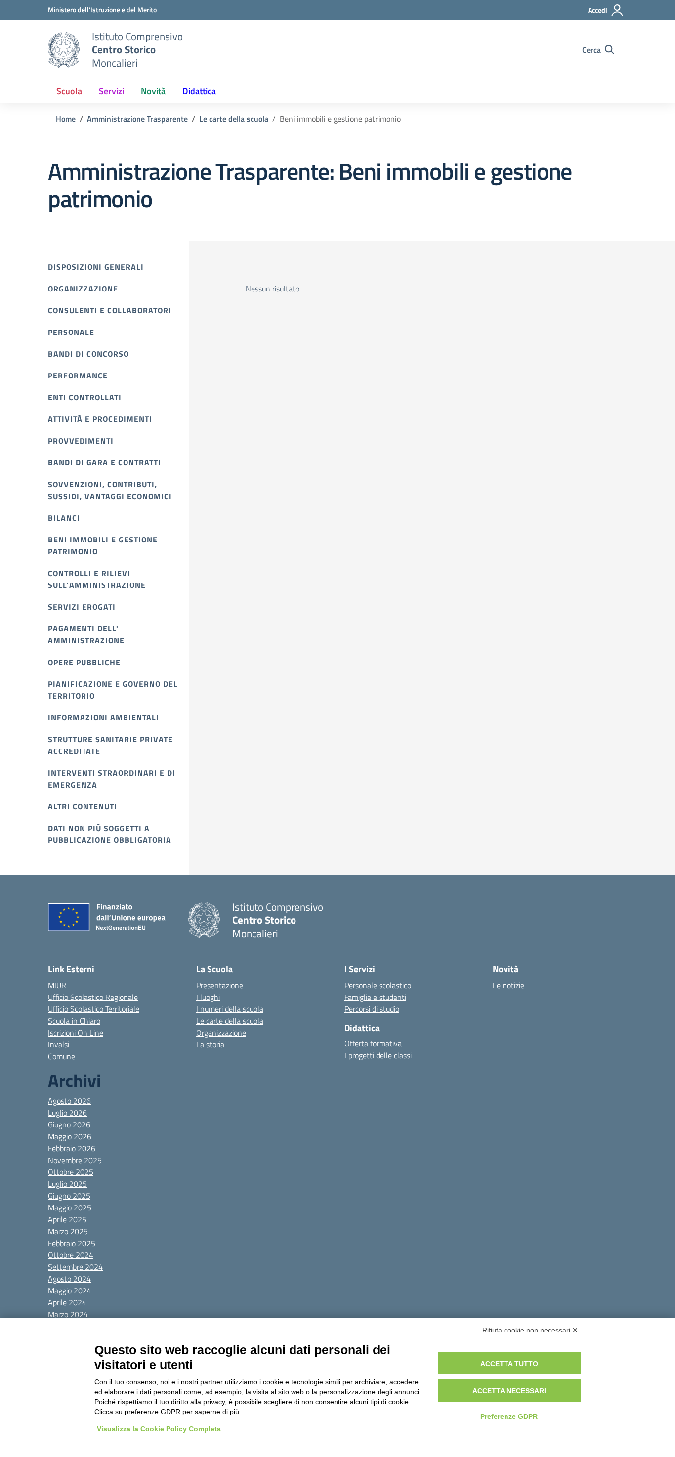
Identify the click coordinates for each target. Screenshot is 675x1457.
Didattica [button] (199, 91)
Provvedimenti (81, 441)
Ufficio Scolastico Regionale (93, 997)
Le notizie (508, 985)
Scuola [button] (69, 91)
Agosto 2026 (69, 1101)
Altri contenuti (82, 806)
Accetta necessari (509, 1391)
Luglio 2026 (67, 1113)
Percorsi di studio (371, 1009)
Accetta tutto (509, 1364)
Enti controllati (85, 397)
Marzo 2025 (68, 1231)
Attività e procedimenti (100, 419)
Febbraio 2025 (71, 1243)
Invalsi (58, 1044)
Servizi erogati (82, 607)
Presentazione (219, 985)
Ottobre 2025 (70, 1172)
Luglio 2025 (67, 1184)
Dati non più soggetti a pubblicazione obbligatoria (109, 834)
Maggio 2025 (69, 1207)
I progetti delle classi (378, 1055)
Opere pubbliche (84, 662)
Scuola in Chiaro (74, 1021)
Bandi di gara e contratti (104, 462)
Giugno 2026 (69, 1124)
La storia (210, 1044)
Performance (78, 375)
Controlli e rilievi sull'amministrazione (97, 579)
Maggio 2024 (69, 1290)
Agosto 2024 (69, 1279)
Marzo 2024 (68, 1314)
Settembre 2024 (75, 1267)
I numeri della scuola (229, 1009)
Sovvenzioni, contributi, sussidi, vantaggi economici (110, 490)
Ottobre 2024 (70, 1255)
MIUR (57, 985)
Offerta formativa (373, 1043)
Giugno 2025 (69, 1196)
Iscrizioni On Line (75, 1033)
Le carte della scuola (229, 1021)
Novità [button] (153, 91)
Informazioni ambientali (103, 717)
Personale (71, 332)
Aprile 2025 (67, 1219)
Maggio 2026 (69, 1136)
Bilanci (64, 518)
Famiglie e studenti (375, 997)
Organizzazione (83, 288)
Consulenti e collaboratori (109, 310)
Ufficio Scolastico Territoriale (93, 1009)
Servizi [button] (111, 91)
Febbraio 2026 (71, 1148)
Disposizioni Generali (96, 267)
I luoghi (208, 997)
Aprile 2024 (67, 1302)
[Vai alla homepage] (64, 50)
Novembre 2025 (75, 1160)
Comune (61, 1056)
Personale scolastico (377, 985)
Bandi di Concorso (88, 354)
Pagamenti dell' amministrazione (86, 634)
